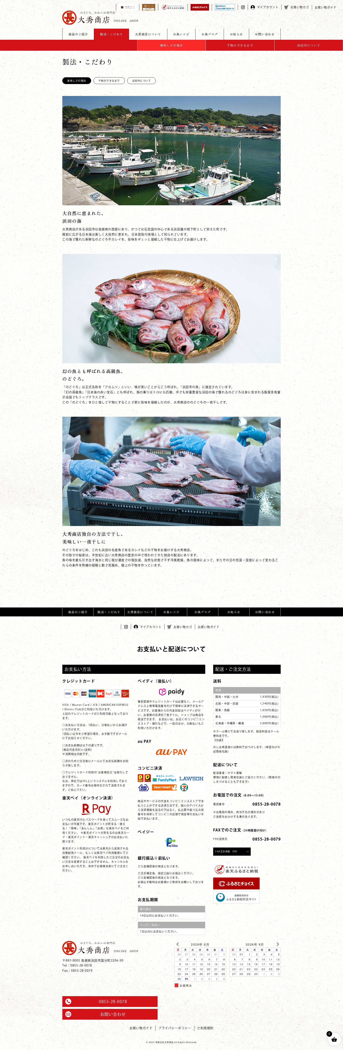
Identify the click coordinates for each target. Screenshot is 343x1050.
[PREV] (178, 944)
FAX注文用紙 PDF (226, 851)
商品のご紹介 (78, 34)
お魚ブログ (209, 34)
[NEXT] (277, 944)
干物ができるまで (240, 45)
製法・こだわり (111, 34)
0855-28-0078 (113, 1002)
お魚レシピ (181, 34)
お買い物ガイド (325, 7)
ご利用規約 (205, 1028)
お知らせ (236, 34)
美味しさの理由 (171, 45)
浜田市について (308, 45)
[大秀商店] (100, 18)
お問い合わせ (265, 34)
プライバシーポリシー (174, 1028)
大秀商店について (148, 34)
